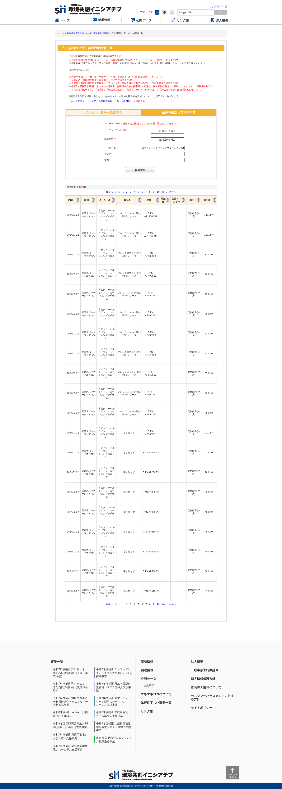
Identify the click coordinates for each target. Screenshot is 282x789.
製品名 (107, 154)
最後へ (172, 192)
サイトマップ (219, 6)
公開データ (148, 679)
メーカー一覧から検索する (103, 112)
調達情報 (147, 670)
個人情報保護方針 (203, 678)
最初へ (109, 192)
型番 (106, 160)
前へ (117, 192)
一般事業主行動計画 (205, 670)
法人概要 (197, 661)
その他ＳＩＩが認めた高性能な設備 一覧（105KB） (103, 101)
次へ (164, 192)
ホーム (60, 33)
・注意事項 (147, 685)
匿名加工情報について (206, 687)
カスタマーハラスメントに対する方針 (212, 697)
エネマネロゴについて (156, 694)
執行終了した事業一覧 (156, 702)
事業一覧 (57, 662)
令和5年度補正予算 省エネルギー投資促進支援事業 (87, 33)
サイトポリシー (201, 707)
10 (158, 192)
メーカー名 (110, 148)
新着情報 (147, 661)
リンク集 (147, 711)
